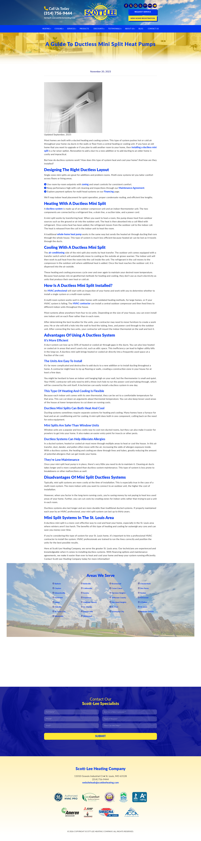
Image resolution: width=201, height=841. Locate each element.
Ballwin (58, 584)
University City (118, 612)
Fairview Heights (119, 593)
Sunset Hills (88, 612)
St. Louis (143, 607)
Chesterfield (145, 584)
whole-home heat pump (69, 234)
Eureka (86, 593)
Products (84, 29)
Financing (109, 192)
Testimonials (114, 29)
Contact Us (153, 29)
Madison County (90, 602)
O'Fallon (143, 602)
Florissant (59, 598)
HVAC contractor (81, 303)
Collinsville (87, 588)
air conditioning (57, 253)
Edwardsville (60, 593)
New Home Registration (143, 18)
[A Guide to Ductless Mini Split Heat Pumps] (73, 107)
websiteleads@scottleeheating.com (100, 783)
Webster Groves (147, 612)
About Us (129, 29)
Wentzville (59, 616)
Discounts (98, 29)
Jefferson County (119, 598)
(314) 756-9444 (58, 13)
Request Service (143, 12)
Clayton (58, 588)
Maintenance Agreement (131, 188)
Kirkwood (144, 598)
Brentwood (116, 584)
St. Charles (87, 607)
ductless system (54, 209)
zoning (85, 184)
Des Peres (144, 588)
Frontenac (87, 598)
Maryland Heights (119, 602)
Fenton (143, 593)
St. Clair (115, 607)
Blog (141, 29)
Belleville (87, 584)
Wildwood (87, 616)
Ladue (57, 602)
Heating (46, 29)
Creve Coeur (117, 588)
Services (71, 29)
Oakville (58, 607)
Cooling (58, 29)
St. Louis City (60, 612)
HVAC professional (57, 291)
